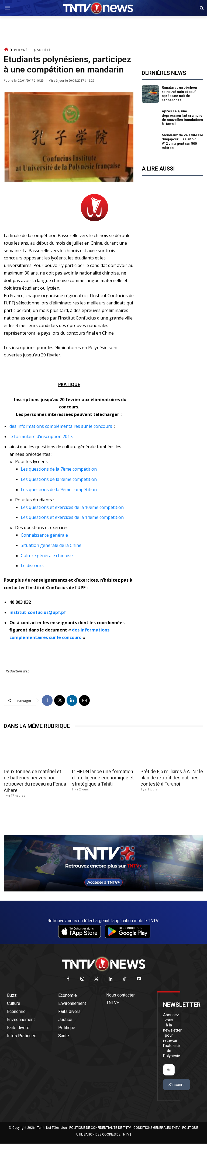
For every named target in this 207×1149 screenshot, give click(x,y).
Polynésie (23, 50)
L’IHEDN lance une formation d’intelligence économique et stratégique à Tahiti (103, 778)
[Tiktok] (125, 979)
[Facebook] (47, 700)
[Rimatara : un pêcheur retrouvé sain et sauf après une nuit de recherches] (150, 94)
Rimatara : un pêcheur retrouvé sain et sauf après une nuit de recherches (180, 93)
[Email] (84, 700)
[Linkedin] (72, 700)
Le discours (33, 565)
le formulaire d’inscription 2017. (41, 436)
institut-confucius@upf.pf (37, 612)
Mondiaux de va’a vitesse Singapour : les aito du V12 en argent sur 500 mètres (182, 141)
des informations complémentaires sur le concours (60, 426)
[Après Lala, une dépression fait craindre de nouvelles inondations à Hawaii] (150, 117)
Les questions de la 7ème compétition (59, 469)
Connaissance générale (44, 535)
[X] (59, 700)
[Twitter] (96, 979)
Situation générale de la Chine (51, 545)
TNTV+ (112, 1002)
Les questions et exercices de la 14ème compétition (72, 517)
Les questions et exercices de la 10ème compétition (72, 507)
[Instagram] (82, 979)
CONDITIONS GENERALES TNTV (156, 1128)
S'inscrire (176, 1084)
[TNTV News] (103, 964)
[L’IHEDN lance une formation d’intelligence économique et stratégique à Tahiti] (103, 750)
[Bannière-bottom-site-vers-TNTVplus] (103, 890)
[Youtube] (139, 979)
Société (44, 50)
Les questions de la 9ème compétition (59, 489)
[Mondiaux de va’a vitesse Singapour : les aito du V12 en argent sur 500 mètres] (150, 141)
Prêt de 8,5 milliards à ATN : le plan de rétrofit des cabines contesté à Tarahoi (171, 778)
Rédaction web (18, 671)
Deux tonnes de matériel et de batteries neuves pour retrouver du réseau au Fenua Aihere (35, 781)
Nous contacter (120, 995)
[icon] (6, 49)
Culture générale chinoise (47, 555)
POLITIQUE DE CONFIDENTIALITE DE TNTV (100, 1128)
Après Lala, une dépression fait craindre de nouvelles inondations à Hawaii (182, 117)
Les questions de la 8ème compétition (59, 479)
